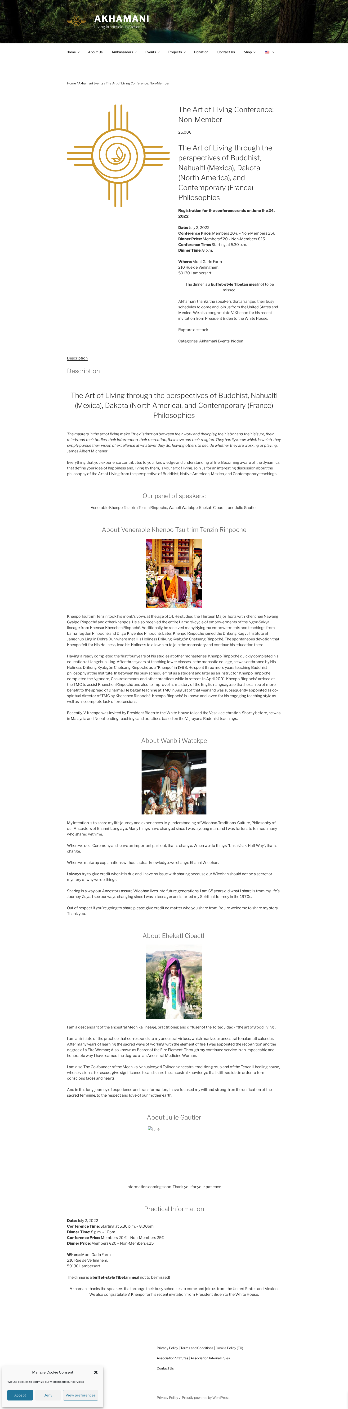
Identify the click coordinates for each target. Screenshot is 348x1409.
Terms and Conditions (196, 1348)
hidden (237, 341)
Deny (48, 1395)
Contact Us (226, 52)
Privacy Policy (167, 1348)
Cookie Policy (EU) (229, 1348)
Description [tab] (77, 358)
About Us (95, 52)
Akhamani (122, 18)
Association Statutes (172, 1358)
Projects (175, 52)
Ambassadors (122, 52)
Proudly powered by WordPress (205, 1398)
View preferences (81, 1395)
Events (150, 52)
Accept (20, 1395)
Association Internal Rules (210, 1358)
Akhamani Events (90, 83)
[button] (96, 1372)
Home (71, 52)
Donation (201, 52)
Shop (248, 52)
